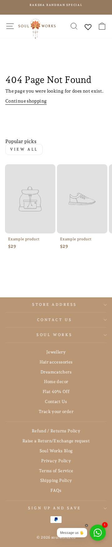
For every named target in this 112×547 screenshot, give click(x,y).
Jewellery (56, 351)
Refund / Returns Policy (56, 430)
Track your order (56, 411)
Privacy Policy (56, 460)
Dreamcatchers (56, 371)
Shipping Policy (56, 480)
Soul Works (54, 335)
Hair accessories (56, 361)
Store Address (54, 304)
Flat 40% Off (56, 391)
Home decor (56, 381)
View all (24, 149)
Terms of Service (56, 470)
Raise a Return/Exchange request (56, 440)
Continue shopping (26, 100)
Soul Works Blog (56, 450)
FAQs (55, 490)
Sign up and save (54, 508)
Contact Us (54, 320)
